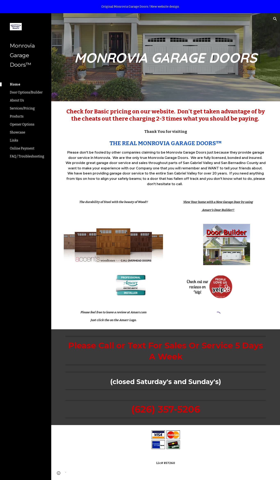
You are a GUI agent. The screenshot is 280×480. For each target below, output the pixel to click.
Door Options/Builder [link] (26, 92)
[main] (166, 57)
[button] (275, 19)
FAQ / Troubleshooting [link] (27, 156)
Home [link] (15, 84)
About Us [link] (17, 100)
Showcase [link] (17, 132)
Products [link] (17, 116)
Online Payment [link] (22, 148)
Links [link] (14, 140)
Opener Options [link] (22, 124)
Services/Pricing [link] (22, 108)
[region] (140, 6)
